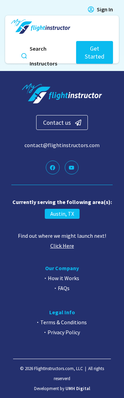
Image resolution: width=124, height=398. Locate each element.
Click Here (62, 245)
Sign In (105, 9)
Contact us (57, 122)
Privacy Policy (64, 332)
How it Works (63, 278)
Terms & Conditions (63, 322)
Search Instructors (43, 56)
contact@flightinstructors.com (62, 145)
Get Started (94, 52)
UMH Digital (77, 388)
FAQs (64, 288)
